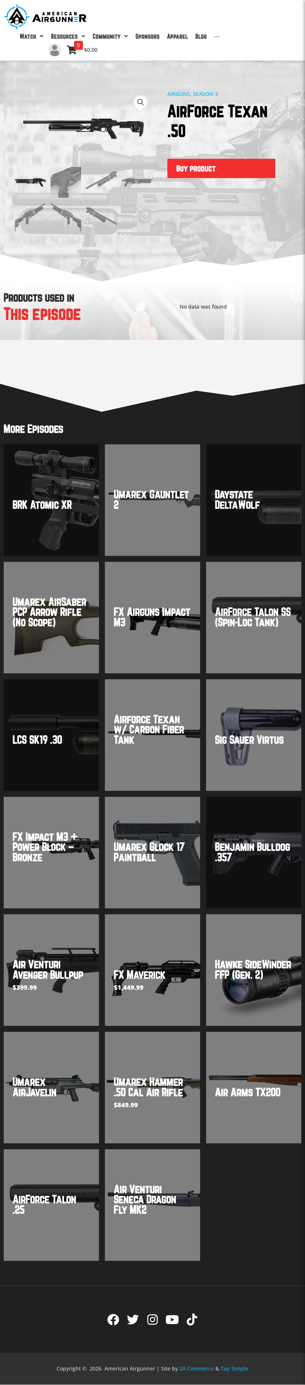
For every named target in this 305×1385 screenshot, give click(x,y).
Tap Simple (234, 1368)
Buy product (196, 168)
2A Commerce (196, 1368)
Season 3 (205, 93)
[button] (140, 102)
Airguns (178, 93)
